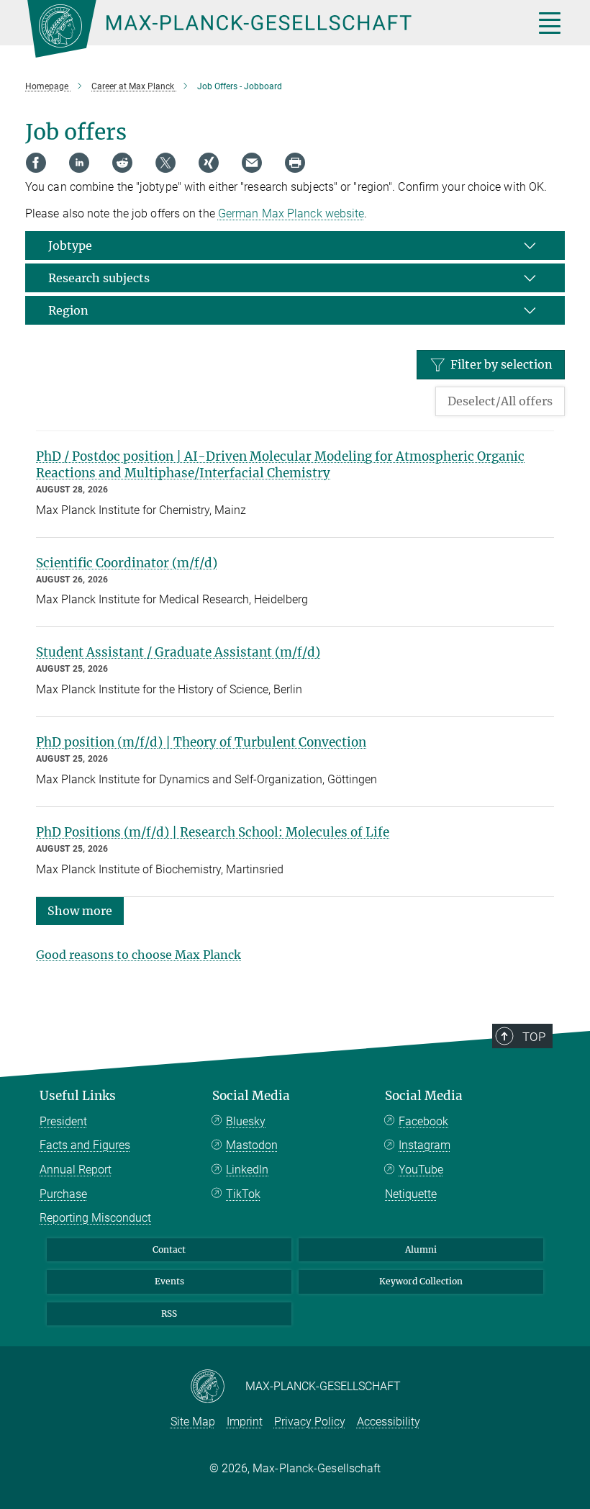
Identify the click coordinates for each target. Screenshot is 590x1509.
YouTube (421, 1169)
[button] (80, 910)
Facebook (423, 1121)
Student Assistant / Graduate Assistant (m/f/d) (178, 652)
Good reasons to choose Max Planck (138, 954)
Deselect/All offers (500, 401)
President (63, 1121)
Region (68, 310)
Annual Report (76, 1169)
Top (533, 1037)
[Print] (295, 163)
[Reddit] (122, 163)
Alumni (421, 1249)
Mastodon (252, 1145)
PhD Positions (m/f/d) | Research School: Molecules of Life (212, 832)
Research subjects (99, 278)
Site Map (193, 1421)
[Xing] (208, 163)
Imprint (245, 1421)
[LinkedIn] (79, 163)
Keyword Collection (421, 1281)
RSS (169, 1313)
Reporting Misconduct (95, 1218)
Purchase (63, 1194)
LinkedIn (247, 1169)
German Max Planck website (291, 213)
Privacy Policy (309, 1421)
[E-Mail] (252, 163)
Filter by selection (501, 364)
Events (169, 1281)
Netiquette (411, 1194)
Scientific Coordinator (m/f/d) (126, 563)
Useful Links (78, 1096)
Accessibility (388, 1421)
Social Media (251, 1096)
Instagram (424, 1145)
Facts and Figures (85, 1145)
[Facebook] (36, 163)
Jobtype (70, 245)
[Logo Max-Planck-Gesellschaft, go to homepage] (262, 29)
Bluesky (246, 1121)
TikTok (243, 1194)
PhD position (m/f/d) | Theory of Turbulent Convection (201, 742)
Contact (169, 1249)
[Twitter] (165, 163)
